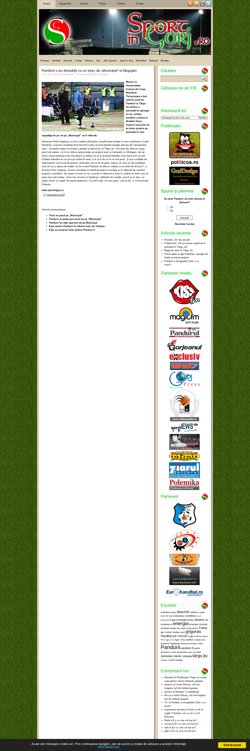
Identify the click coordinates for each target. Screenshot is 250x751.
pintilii (197, 648)
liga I (177, 639)
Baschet (68, 60)
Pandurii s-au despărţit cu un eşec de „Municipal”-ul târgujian (89, 70)
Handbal (56, 60)
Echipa (139, 3)
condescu (191, 615)
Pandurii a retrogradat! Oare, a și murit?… (181, 263)
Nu (171, 210)
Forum (102, 3)
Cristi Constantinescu (62, 74)
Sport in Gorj (126, 60)
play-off (175, 652)
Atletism (89, 60)
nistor (200, 644)
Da (171, 207)
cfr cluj (169, 616)
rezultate (197, 652)
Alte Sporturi (110, 60)
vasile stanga (175, 660)
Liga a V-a (169, 640)
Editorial (153, 60)
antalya (173, 612)
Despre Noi (65, 3)
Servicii (84, 3)
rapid (189, 652)
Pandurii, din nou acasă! (177, 239)
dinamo (199, 619)
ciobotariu (178, 615)
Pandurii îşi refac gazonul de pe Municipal (73, 222)
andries (165, 612)
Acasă (46, 3)
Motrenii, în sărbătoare (187, 691)
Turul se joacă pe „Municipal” (66, 215)
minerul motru (189, 643)
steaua (187, 656)
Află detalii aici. (109, 747)
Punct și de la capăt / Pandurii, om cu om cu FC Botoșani (183, 713)
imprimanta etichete (174, 709)
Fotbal (78, 60)
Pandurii (44, 60)
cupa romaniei (178, 619)
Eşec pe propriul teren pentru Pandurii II (72, 230)
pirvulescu (166, 652)
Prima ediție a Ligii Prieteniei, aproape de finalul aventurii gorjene (186, 256)
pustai (183, 652)
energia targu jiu (170, 628)
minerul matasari (170, 643)
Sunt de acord (232, 745)
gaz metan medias (170, 632)
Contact (121, 3)
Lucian (167, 723)
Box (98, 60)
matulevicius (199, 640)
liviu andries (187, 639)
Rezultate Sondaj (184, 224)
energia (181, 623)
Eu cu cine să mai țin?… (186, 720)
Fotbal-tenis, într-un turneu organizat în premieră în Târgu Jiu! (185, 245)
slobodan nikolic (171, 656)
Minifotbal (141, 60)
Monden (165, 60)
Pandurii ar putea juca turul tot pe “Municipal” (75, 219)
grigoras (193, 631)
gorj (183, 632)
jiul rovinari (180, 636)
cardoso (194, 612)
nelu (166, 727)
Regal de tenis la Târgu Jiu (178, 250)
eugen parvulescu (189, 628)
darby (190, 619)
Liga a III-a (194, 636)
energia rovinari (198, 624)
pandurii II (187, 648)
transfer (164, 660)
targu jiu (200, 655)
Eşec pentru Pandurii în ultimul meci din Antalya (77, 226)
